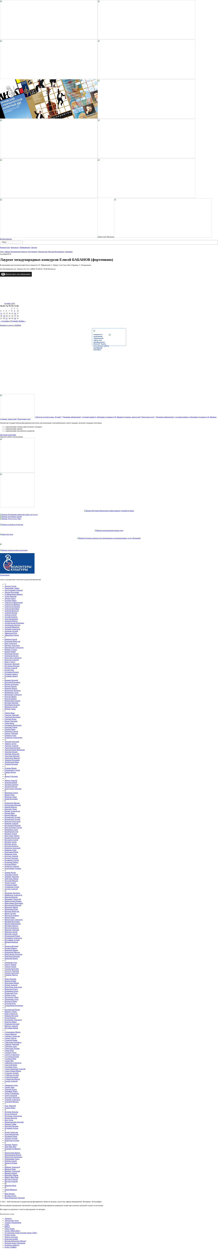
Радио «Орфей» (11, 1247)
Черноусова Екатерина (13, 1157)
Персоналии (43, 252)
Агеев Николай (10, 596)
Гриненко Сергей (11, 731)
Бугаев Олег (9, 670)
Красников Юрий (11, 852)
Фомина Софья (10, 1124)
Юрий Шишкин (11, 1190)
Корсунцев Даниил (12, 836)
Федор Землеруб (11, 1114)
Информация (25, 247)
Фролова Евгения (11, 1126)
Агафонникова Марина (14, 594)
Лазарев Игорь (10, 872)
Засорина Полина (11, 785)
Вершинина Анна (11, 692)
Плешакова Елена (11, 991)
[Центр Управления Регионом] (13, 550)
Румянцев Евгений (12, 1024)
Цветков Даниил (11, 1145)
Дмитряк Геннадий (12, 754)
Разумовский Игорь (12, 1010)
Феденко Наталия (11, 1112)
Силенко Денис (11, 1053)
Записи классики (11, 1237)
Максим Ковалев (11, 897)
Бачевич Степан (11, 650)
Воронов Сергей (11, 707)
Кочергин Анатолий (12, 848)
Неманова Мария (11, 950)
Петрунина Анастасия (13, 987)
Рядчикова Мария (11, 1028)
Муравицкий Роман (12, 936)
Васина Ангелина (11, 684)
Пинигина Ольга (11, 989)
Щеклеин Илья (10, 1185)
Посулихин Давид (12, 997)
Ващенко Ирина (11, 688)
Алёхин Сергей (11, 615)
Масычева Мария (11, 907)
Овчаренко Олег (11, 962)
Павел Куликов (10, 979)
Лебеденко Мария (11, 879)
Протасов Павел (11, 1001)
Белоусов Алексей (12, 660)
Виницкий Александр (13, 695)
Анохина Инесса (11, 621)
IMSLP (7, 1227)
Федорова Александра (13, 1116)
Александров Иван (12, 609)
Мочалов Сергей (11, 934)
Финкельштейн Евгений (14, 1122)
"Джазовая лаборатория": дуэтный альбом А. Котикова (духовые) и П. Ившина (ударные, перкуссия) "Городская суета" (108, 417)
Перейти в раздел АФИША (10, 325)
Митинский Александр (14, 920)
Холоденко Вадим (12, 1134)
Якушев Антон (10, 1196)
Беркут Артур (10, 662)
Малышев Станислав (13, 899)
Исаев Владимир (11, 799)
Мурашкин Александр (13, 938)
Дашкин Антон (10, 744)
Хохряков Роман (11, 1136)
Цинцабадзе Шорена (13, 1149)
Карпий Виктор (11, 807)
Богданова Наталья (12, 666)
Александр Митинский (14, 602)
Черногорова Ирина (12, 1153)
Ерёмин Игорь (10, 772)
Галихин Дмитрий (12, 715)
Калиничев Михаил (12, 803)
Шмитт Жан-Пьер (11, 1177)
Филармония (15, 252)
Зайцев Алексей (11, 780)
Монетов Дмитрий (12, 930)
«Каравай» (69, 252)
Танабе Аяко (9, 1087)
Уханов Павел (10, 1108)
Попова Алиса (10, 995)
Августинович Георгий (14, 590)
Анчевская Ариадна (12, 625)
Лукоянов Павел (11, 885)
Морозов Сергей (11, 932)
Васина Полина (11, 686)
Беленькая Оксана (12, 654)
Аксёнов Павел (10, 600)
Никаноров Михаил (12, 952)
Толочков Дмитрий (12, 1098)
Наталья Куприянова (56, 252)
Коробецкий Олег (11, 832)
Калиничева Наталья (13, 805)
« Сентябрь (4, 321)
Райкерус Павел (11, 1012)
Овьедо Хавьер (10, 965)
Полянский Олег (11, 993)
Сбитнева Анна (11, 1046)
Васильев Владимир (12, 682)
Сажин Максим (11, 1034)
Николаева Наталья (12, 956)
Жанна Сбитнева (11, 776)
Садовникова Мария (12, 1032)
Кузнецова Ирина (11, 862)
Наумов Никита (11, 948)
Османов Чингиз (11, 975)
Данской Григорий (12, 742)
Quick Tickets (10, 1229)
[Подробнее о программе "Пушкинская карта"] (17, 417)
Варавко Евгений (11, 680)
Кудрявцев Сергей (12, 860)
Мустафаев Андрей (12, 940)
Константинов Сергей (13, 827)
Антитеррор (4, 575)
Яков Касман (10, 1194)
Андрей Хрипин (11, 617)
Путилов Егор (10, 1003)
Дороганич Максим (12, 758)
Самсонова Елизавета (13, 1042)
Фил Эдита (9, 1120)
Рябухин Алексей (11, 1026)
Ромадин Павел (11, 1022)
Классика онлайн (11, 1239)
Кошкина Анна (10, 850)
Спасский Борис (11, 1065)
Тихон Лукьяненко (12, 1093)
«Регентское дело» (12, 1220)
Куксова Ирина (10, 864)
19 (4, 316)
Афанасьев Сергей (12, 635)
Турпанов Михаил (12, 1102)
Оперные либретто (12, 1245)
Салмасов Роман (11, 1040)
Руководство (5, 247)
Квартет (34, 252)
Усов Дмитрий (10, 1106)
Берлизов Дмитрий (12, 664)
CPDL (7, 1225)
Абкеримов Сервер (12, 588)
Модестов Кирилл (12, 928)
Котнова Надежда (11, 846)
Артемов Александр (12, 629)
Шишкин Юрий (11, 1173)
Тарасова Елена (11, 1089)
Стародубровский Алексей (15, 1069)
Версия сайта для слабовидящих (18, 274)
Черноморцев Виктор (13, 1155)
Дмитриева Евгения (12, 748)
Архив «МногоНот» (12, 1231)
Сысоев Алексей (11, 1081)
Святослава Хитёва (12, 1048)
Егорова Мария (10, 768)
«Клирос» (8, 1218)
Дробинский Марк (12, 762)
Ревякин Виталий (11, 1016)
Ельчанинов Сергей (12, 770)
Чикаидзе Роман (11, 1163)
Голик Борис (9, 723)
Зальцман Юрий (11, 782)
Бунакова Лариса (11, 674)
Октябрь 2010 (9, 303)
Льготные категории (8, 435)
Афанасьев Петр (11, 633)
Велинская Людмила (13, 690)
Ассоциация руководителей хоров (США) (21, 1233)
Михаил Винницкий (13, 924)
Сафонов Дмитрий (12, 1044)
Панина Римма (10, 981)
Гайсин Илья (10, 713)
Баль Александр (11, 643)
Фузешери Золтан (11, 1128)
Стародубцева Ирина (13, 1071)
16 (15, 313)
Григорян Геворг (11, 727)
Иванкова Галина (11, 793)
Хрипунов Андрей (12, 1140)
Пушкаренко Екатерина (14, 1005)
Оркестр (24, 252)
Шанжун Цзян (10, 1169)
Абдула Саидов (10, 586)
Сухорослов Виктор (12, 1079)
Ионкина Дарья (11, 797)
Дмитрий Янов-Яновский (15, 750)
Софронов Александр (13, 1063)
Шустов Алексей (11, 1179)
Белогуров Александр (13, 658)
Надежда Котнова (11, 946)
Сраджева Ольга (11, 1067)
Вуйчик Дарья (10, 709)
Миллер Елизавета (12, 915)
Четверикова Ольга (12, 1159)
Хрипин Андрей (11, 1138)
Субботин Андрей (12, 1075)
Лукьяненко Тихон (12, 887)
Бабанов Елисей (11, 639)
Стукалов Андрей (11, 1073)
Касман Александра (12, 811)
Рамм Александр (11, 1014)
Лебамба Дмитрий (12, 877)
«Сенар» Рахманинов (13, 1223)
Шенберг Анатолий (12, 1171)
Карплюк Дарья (11, 809)
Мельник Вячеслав (12, 911)
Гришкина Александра (13, 737)
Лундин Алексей (11, 889)
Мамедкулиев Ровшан (13, 901)
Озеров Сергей (10, 967)
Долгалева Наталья (12, 756)
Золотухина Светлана (13, 789)
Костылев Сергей (11, 840)
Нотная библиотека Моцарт (15, 1241)
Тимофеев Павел (11, 1091)
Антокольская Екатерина (14, 623)
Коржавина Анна (11, 830)
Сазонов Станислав (12, 1036)
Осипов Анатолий (12, 973)
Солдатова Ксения (12, 1057)
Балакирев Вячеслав (12, 641)
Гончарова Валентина (13, 725)
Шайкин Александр (12, 1167)
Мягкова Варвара (11, 942)
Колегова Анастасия (12, 821)
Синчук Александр (12, 1055)
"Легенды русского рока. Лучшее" (48, 417)
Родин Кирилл (10, 1018)
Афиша (7, 252)
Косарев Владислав (12, 838)
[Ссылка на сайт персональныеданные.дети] (109, 529)
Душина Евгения (11, 764)
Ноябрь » (22, 321)
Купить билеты (6, 239)
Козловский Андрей (12, 817)
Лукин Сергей (10, 883)
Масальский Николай (13, 905)
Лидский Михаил (11, 881)
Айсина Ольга (10, 598)
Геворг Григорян (11, 721)
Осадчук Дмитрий (12, 971)
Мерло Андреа (10, 913)
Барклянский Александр (14, 647)
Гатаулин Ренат (10, 719)
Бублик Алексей (11, 668)
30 (15, 318)
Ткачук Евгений (11, 1095)
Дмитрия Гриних (11, 752)
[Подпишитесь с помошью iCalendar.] (13, 321)
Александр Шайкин (12, 605)
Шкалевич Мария (11, 1175)
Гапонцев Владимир (12, 717)
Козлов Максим (11, 815)
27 (7, 318)
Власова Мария (10, 697)
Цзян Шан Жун (10, 1147)
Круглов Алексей (11, 856)
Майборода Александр (13, 895)
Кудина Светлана (11, 858)
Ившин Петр (10, 795)
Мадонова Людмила (12, 893)
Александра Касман (12, 607)
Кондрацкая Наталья (12, 825)
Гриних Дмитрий (11, 733)
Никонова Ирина (11, 958)
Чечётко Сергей (11, 1161)
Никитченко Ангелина (13, 954)
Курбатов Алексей (12, 866)
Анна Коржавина (11, 619)
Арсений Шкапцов (12, 627)
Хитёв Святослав (11, 1132)
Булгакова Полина (12, 672)
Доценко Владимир (12, 760)
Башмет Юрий (10, 652)
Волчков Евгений (11, 703)
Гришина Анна (10, 735)
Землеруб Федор (11, 787)
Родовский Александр (13, 1020)
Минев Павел (10, 917)
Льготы (34, 247)
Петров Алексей (11, 985)
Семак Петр (9, 1050)
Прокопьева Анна (11, 999)
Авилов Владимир (12, 592)
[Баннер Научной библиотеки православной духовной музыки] (109, 511)
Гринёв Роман (10, 729)
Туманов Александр (12, 1100)
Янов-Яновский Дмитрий (15, 1198)
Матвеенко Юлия (11, 909)
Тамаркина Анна (11, 1085)
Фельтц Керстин (11, 1118)
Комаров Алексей (11, 823)
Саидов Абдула (10, 1038)
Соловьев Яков (10, 1059)
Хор (29, 252)
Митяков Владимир (12, 922)
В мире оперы (10, 1235)
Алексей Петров (11, 613)
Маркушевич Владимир (14, 903)
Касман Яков (10, 813)
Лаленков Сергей (11, 875)
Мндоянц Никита (11, 926)
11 (1, 313)
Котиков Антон (11, 842)
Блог (2, 252)
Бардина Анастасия (12, 645)
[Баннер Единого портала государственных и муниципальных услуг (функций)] (109, 538)
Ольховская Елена (12, 969)
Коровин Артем (11, 834)
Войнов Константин (12, 701)
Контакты (15, 247)
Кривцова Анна (11, 854)
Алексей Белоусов (12, 611)
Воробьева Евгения (12, 705)
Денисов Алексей (11, 746)
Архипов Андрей (11, 631)
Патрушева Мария (12, 983)
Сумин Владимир (11, 1077)
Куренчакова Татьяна (13, 868)
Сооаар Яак (9, 1061)
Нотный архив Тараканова (15, 1243)
